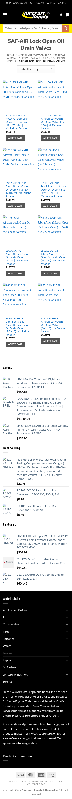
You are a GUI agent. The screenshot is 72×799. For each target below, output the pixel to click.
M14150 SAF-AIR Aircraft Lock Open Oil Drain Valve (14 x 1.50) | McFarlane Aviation (52, 122)
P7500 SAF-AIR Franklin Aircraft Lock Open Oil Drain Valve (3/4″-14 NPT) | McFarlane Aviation (53, 190)
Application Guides (15, 610)
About (13, 781)
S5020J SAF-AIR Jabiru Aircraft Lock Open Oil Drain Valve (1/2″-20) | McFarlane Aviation (53, 257)
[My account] (61, 15)
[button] (5, 14)
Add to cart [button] (15, 138)
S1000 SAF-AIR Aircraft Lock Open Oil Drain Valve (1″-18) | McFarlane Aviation (17, 257)
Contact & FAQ (36, 784)
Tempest (8, 653)
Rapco (7, 660)
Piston (7, 617)
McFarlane (9, 667)
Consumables (11, 624)
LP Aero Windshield (15, 674)
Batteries (8, 638)
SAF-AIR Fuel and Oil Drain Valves (36, 59)
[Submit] (65, 28)
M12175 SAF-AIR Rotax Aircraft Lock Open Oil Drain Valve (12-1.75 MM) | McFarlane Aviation (18, 122)
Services (24, 781)
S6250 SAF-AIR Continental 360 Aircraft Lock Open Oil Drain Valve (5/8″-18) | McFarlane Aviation (18, 326)
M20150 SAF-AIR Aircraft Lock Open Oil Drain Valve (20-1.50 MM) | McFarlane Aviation (18, 190)
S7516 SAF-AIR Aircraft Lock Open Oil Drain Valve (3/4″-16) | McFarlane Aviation (53, 325)
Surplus (7, 681)
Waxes (7, 645)
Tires (6, 631)
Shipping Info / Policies (47, 781)
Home (11, 55)
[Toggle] (67, 610)
